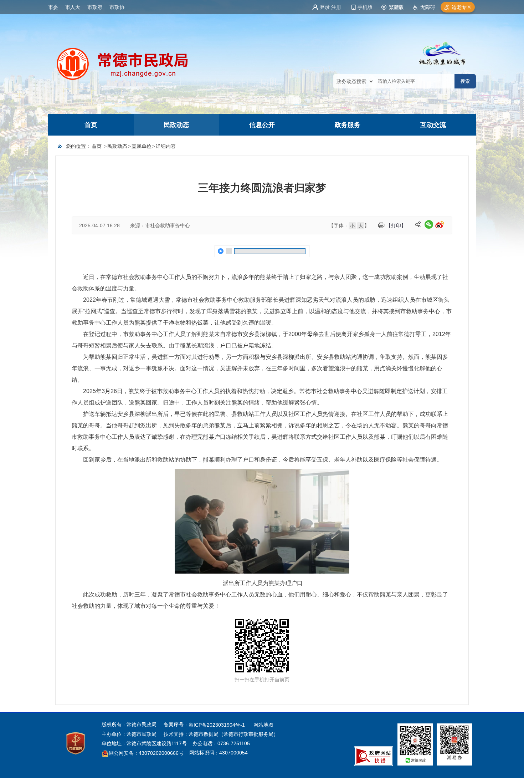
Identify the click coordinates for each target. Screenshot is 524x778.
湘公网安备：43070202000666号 (146, 753)
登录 (325, 7)
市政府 (94, 7)
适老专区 (462, 7)
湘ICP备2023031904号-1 (217, 725)
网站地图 (263, 725)
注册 (336, 7)
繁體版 (396, 7)
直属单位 (141, 146)
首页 (90, 124)
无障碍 (427, 7)
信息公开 (262, 124)
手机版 (365, 7)
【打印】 (396, 225)
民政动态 (176, 124)
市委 (53, 7)
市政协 (116, 7)
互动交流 (433, 124)
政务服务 (347, 124)
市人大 (72, 7)
